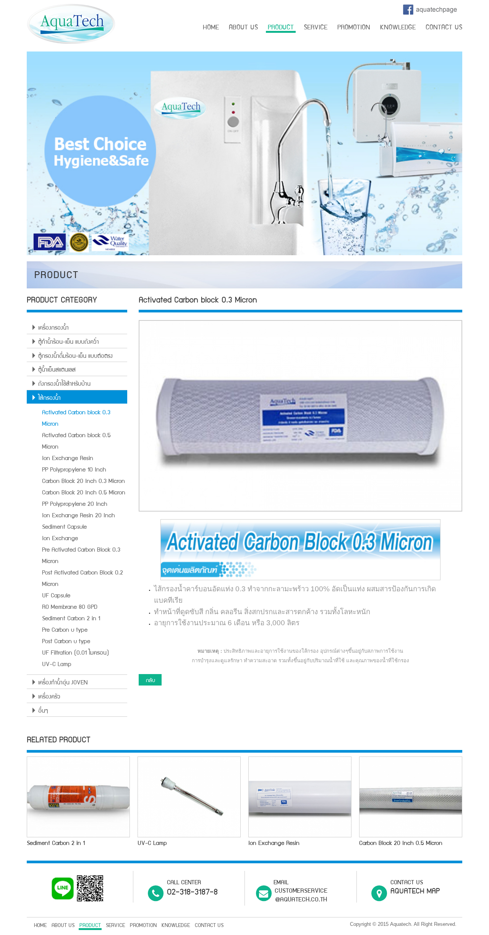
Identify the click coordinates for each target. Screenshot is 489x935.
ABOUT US (243, 28)
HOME (211, 28)
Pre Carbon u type (64, 630)
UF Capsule (56, 596)
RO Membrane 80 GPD (69, 607)
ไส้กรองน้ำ (49, 398)
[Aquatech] (71, 24)
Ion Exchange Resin (67, 459)
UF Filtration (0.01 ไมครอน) (75, 653)
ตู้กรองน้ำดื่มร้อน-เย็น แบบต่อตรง (75, 356)
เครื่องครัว (49, 697)
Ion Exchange (60, 539)
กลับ (150, 681)
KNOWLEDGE (398, 28)
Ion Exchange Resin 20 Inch (78, 516)
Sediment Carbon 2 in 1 (71, 619)
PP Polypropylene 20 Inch (74, 504)
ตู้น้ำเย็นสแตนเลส (57, 370)
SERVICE (315, 28)
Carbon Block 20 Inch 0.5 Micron (83, 493)
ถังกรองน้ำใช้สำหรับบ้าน (64, 384)
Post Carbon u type (66, 642)
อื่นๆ (43, 711)
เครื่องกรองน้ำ (53, 328)
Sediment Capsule (64, 527)
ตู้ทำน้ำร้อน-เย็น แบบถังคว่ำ (68, 342)
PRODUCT (281, 28)
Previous (15, 155)
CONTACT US (444, 28)
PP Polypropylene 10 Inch (74, 470)
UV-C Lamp (56, 665)
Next (473, 155)
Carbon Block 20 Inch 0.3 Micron (83, 481)
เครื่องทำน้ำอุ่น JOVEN (62, 683)
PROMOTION (353, 28)
